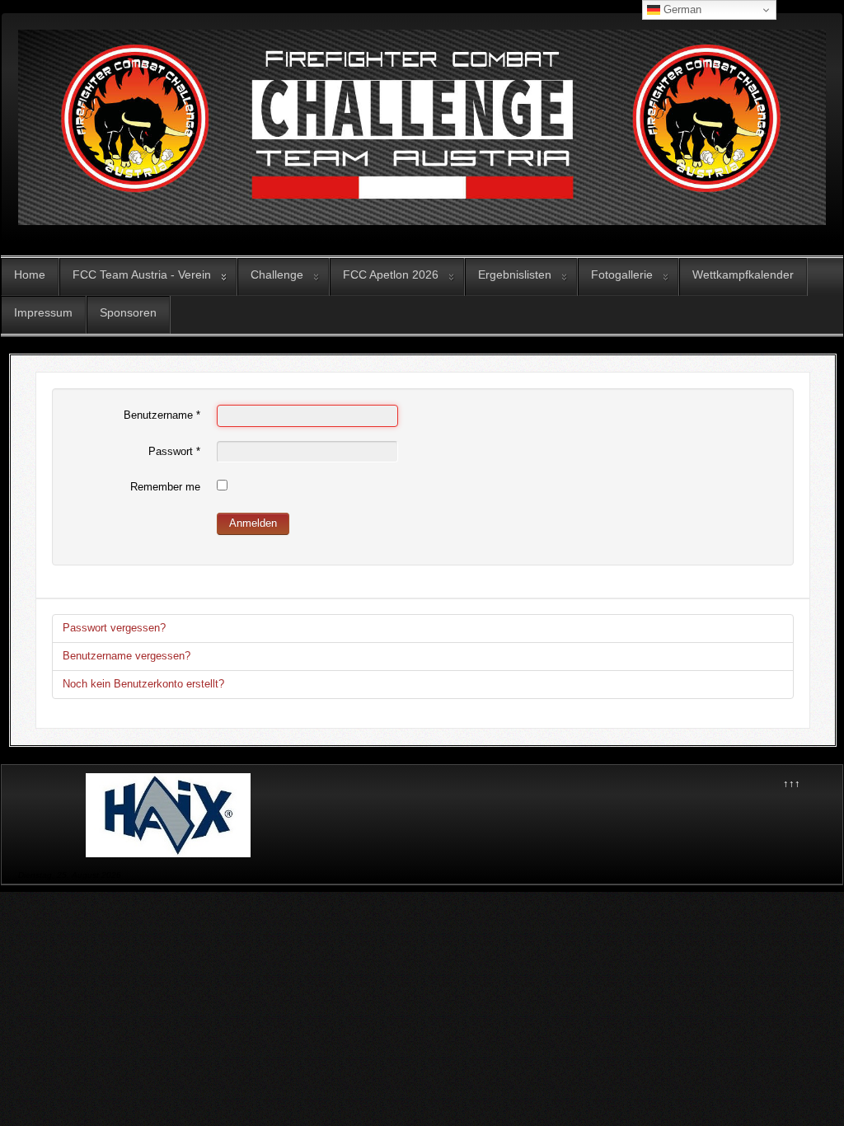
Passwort (174, 451)
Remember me (165, 487)
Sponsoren (128, 312)
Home (29, 274)
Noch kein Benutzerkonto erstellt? (143, 684)
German (680, 9)
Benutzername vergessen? (126, 656)
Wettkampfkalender (743, 274)
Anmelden (253, 523)
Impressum (43, 312)
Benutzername (162, 415)
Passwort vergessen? (114, 628)
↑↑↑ (791, 783)
